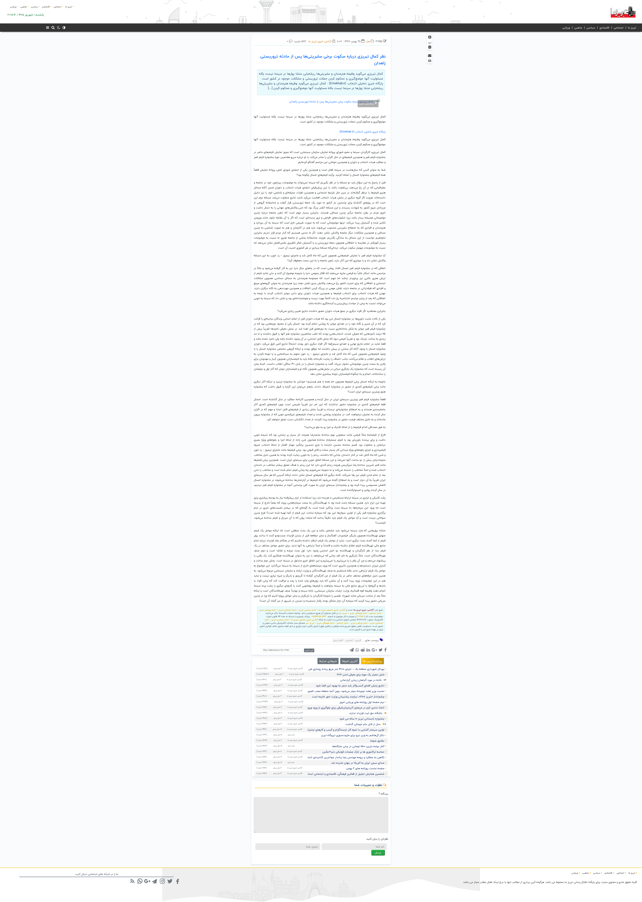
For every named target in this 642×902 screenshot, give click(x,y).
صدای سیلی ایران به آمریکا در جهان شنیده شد (357, 762)
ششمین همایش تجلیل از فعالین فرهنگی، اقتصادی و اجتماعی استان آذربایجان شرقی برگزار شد (330, 774)
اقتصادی (46, 6)
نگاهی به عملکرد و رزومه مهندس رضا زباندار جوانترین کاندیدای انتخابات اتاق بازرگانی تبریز (332, 757)
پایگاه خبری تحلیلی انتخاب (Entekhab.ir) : (362, 131)
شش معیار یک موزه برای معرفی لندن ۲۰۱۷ (360, 674)
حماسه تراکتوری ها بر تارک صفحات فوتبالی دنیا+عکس (353, 751)
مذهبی (23, 6)
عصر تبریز (291, 734)
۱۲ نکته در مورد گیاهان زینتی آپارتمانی (363, 680)
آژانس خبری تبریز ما (320, 41)
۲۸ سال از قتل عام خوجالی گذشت (365, 724)
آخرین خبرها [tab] (350, 661)
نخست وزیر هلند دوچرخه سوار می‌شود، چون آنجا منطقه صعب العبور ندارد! (342, 691)
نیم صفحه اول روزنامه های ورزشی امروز (362, 702)
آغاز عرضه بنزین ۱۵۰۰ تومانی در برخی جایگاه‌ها (358, 746)
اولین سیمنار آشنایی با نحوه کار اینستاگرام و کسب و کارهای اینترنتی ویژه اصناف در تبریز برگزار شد (327, 729)
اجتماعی (57, 6)
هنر (368, 41)
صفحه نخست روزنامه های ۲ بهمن (365, 768)
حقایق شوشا (377, 740)
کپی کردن (309, 650)
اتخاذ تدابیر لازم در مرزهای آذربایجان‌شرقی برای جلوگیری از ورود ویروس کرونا (341, 707)
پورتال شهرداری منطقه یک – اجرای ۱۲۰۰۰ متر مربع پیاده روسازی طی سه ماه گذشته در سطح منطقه (328, 669)
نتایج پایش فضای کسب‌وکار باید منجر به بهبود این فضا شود (350, 685)
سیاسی (34, 6)
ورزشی (13, 6)
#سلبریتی (349, 640)
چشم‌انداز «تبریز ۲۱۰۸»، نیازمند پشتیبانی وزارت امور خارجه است (348, 696)
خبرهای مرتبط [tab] (328, 661)
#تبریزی (358, 640)
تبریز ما (68, 6)
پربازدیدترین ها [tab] (372, 661)
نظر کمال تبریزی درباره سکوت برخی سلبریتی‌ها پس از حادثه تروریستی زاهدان (323, 60)
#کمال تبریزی (338, 640)
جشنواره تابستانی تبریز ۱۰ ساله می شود (361, 718)
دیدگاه (383, 794)
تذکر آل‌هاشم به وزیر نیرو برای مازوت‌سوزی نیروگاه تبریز (352, 735)
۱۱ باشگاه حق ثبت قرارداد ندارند (367, 713)
